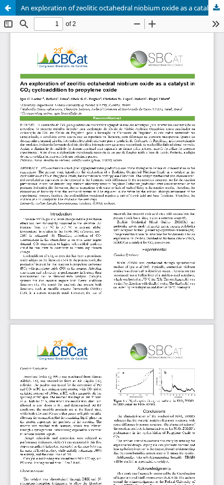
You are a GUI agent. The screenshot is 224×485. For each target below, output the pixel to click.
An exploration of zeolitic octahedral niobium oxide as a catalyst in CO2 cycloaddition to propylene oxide (122, 7)
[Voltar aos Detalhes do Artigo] (8, 8)
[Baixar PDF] (216, 8)
